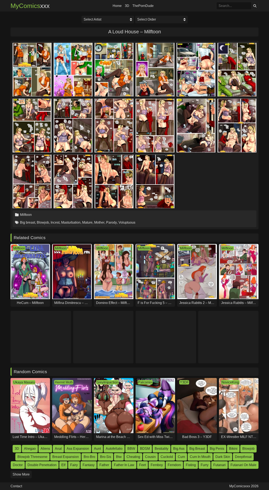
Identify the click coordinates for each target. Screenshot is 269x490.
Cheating (133, 457)
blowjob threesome (32, 457)
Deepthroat (243, 457)
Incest (55, 222)
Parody (111, 222)
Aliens (45, 448)
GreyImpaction (107, 382)
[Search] (254, 5)
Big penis (217, 448)
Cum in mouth (200, 457)
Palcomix (145, 382)
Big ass (179, 448)
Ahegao (30, 448)
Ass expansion (78, 448)
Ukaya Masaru (24, 382)
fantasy (89, 465)
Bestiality (161, 448)
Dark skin (222, 457)
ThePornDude (143, 6)
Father (104, 465)
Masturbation (70, 222)
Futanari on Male (243, 465)
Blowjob (43, 222)
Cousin (150, 457)
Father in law (124, 465)
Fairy (74, 465)
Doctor (18, 465)
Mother (99, 222)
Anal (58, 448)
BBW (131, 448)
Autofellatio (114, 448)
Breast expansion (65, 457)
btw (119, 457)
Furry (204, 465)
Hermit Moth (64, 382)
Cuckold (167, 457)
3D (127, 6)
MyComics (30, 6)
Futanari (219, 465)
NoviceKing (230, 382)
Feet (142, 465)
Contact (16, 486)
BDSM (145, 448)
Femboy (157, 465)
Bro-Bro (89, 457)
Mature (87, 222)
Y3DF (184, 382)
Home (117, 6)
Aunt (97, 448)
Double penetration (42, 465)
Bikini (233, 448)
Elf (63, 465)
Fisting (191, 465)
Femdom (174, 465)
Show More (21, 474)
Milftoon (26, 214)
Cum (181, 457)
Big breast (27, 222)
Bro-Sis (105, 457)
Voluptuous (127, 222)
